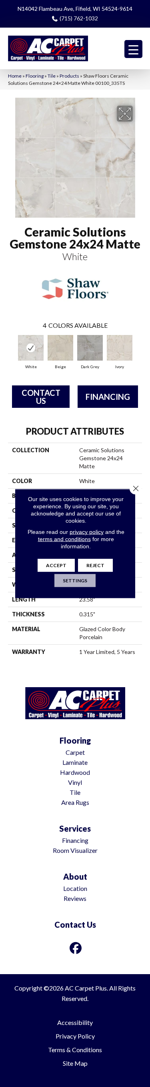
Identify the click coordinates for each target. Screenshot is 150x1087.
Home (15, 76)
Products (69, 76)
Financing (108, 396)
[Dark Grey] (90, 348)
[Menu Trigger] (133, 49)
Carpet (75, 752)
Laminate (75, 762)
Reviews (75, 898)
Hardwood (75, 772)
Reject (95, 565)
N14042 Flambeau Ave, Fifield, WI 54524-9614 (75, 8)
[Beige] (60, 348)
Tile (52, 76)
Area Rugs (75, 802)
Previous (12, 349)
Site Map (75, 1063)
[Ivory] (119, 348)
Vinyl (75, 782)
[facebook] (75, 948)
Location (75, 888)
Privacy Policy (75, 1036)
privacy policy (87, 532)
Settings (75, 581)
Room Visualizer (75, 850)
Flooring (35, 76)
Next (138, 349)
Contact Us (41, 396)
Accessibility (75, 1022)
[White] (31, 348)
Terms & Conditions (75, 1049)
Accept (56, 565)
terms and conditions (64, 539)
